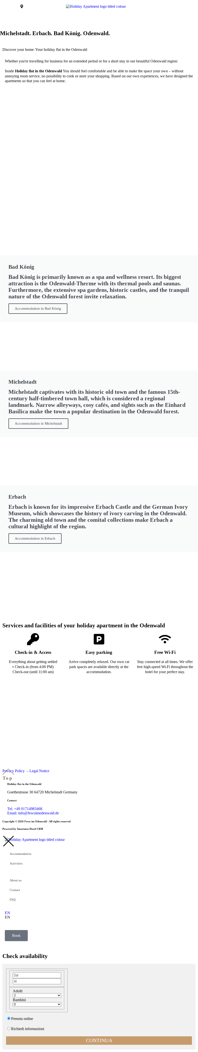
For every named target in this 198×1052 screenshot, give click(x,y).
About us (15, 880)
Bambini (19, 1000)
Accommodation (20, 854)
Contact (15, 890)
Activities (16, 863)
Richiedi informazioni (27, 1029)
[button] (99, 917)
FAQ (12, 899)
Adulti (17, 991)
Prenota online (22, 1019)
